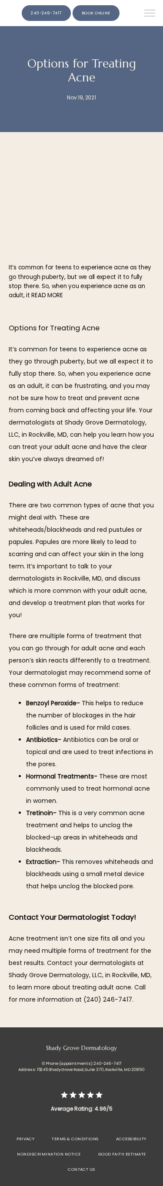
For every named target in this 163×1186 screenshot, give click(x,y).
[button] (150, 14)
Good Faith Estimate (122, 1154)
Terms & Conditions (75, 1139)
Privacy (25, 1139)
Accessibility (131, 1139)
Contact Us (81, 1169)
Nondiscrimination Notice (48, 1154)
